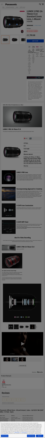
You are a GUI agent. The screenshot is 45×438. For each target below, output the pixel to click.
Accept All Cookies (31, 435)
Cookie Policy (16, 432)
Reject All (39, 435)
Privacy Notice (24, 432)
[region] (22, 429)
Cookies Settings (5, 435)
